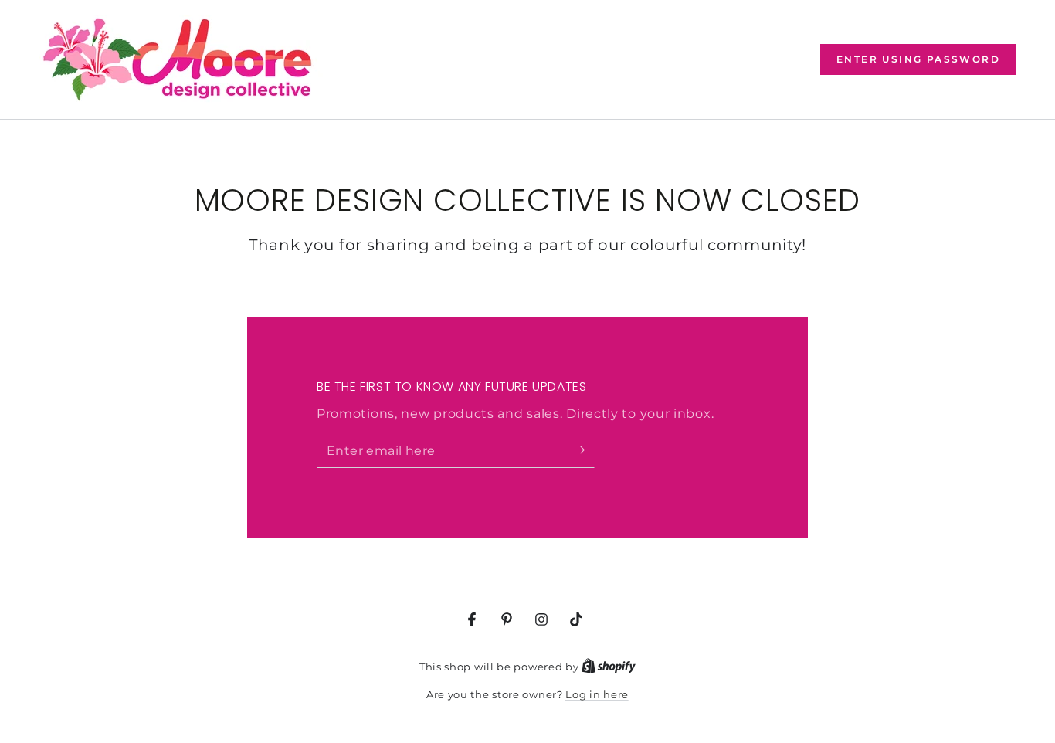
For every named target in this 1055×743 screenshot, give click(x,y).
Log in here (597, 694)
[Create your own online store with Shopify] (609, 666)
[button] (918, 59)
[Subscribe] (585, 450)
